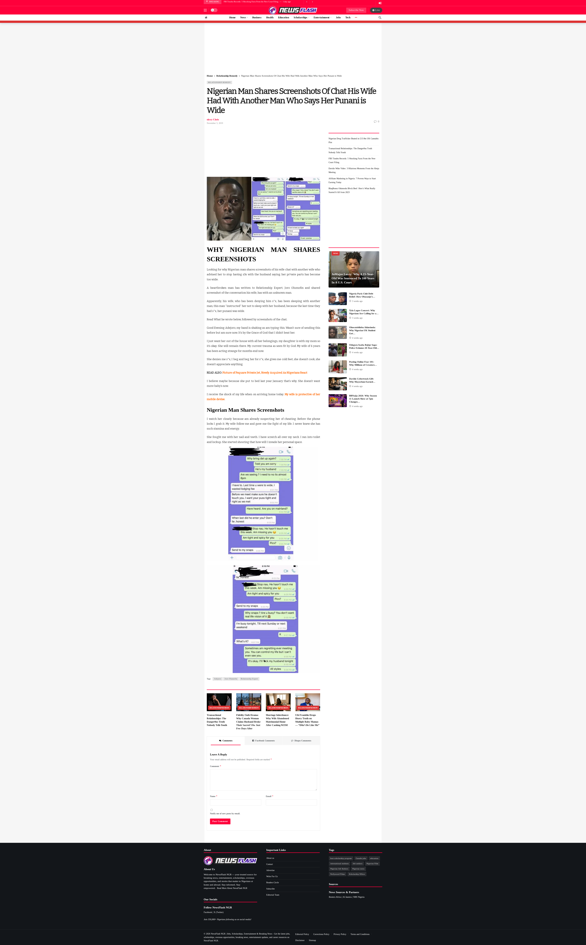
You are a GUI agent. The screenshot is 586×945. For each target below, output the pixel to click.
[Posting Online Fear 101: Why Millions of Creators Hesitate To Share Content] (338, 366)
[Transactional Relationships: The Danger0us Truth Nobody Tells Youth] (219, 702)
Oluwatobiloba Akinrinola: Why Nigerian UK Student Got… (362, 330)
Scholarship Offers (357, 874)
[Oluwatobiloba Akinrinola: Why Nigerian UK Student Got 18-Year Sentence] (338, 332)
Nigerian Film (372, 863)
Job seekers (357, 863)
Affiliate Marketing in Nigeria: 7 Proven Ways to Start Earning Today (252, 1)
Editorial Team (272, 895)
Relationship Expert (249, 679)
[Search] (380, 17)
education (374, 858)
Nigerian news (358, 869)
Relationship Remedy (219, 82)
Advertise (270, 870)
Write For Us (272, 876)
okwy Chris (213, 119)
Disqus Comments (303, 741)
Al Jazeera (347, 897)
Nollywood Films (337, 874)
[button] (205, 10)
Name (213, 796)
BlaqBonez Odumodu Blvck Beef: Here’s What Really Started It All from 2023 (352, 190)
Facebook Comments (265, 741)
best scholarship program (341, 858)
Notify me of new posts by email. (225, 813)
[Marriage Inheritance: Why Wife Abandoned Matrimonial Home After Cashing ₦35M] (278, 702)
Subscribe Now (356, 10)
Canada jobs (361, 858)
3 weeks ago (357, 301)
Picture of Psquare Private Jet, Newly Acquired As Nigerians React (264, 372)
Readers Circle (272, 882)
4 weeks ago (357, 338)
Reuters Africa (335, 897)
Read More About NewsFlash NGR (232, 888)
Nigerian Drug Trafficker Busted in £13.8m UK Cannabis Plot (353, 140)
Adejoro (217, 679)
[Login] (380, 3)
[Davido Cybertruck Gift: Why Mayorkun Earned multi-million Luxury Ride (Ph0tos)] (338, 383)
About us (270, 858)
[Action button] (206, 17)
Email (269, 796)
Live (377, 10)
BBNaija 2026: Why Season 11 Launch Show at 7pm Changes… (363, 398)
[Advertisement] (293, 48)
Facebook (208, 912)
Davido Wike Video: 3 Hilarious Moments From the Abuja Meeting (354, 170)
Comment (215, 766)
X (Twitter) (219, 912)
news (335, 253)
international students (339, 863)
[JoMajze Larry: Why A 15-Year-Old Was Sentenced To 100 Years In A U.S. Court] (354, 269)
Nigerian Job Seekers (339, 869)
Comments (227, 741)
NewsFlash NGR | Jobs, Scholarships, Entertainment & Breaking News (241, 934)
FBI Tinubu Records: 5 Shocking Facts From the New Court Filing (352, 160)
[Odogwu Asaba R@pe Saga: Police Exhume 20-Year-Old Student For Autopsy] (338, 349)
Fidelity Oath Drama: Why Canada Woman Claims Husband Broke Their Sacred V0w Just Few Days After (248, 722)
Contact (269, 864)
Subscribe (270, 889)
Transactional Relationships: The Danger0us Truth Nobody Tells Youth (350, 150)
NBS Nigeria (358, 897)
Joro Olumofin (231, 679)
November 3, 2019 (215, 123)
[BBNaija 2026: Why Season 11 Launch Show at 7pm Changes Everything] (338, 400)
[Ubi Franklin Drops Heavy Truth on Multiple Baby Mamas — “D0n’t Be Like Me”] (307, 702)
